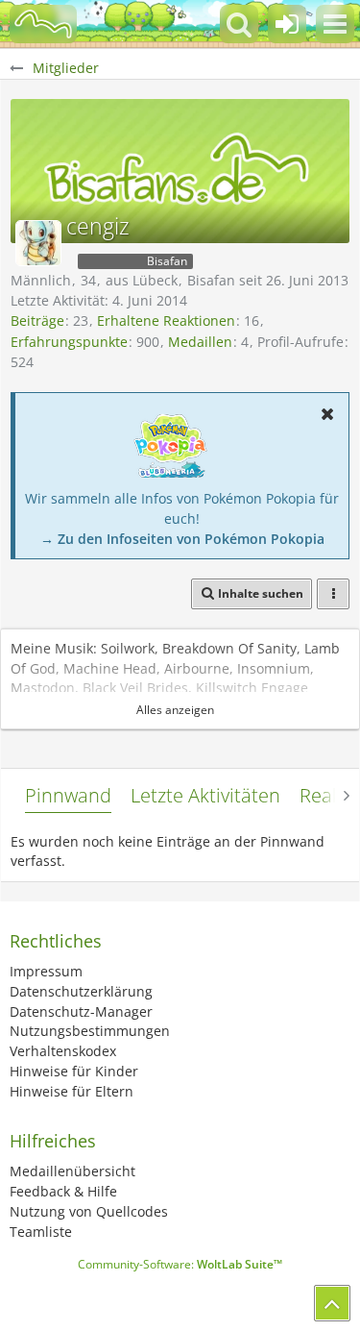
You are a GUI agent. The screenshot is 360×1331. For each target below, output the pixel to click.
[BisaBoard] (43, 24)
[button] (335, 24)
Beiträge (37, 320)
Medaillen (200, 342)
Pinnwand (68, 795)
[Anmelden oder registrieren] (287, 24)
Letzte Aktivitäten (205, 795)
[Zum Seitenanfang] (332, 1303)
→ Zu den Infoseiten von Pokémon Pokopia (182, 539)
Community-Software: (180, 1264)
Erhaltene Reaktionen (166, 320)
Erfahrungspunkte (69, 342)
